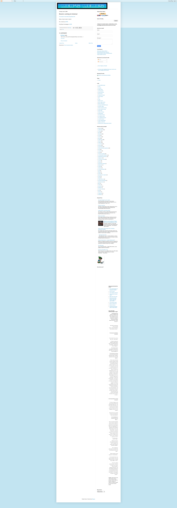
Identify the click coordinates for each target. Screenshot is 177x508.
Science (99, 136)
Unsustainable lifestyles (102, 155)
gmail (99, 177)
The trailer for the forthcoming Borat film (67, 16)
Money (99, 141)
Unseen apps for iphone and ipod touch (104, 53)
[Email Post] (73, 27)
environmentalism (101, 169)
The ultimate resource (114, 292)
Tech (99, 135)
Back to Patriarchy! (113, 303)
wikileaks (100, 194)
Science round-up (101, 205)
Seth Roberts (100, 113)
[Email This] (76, 27)
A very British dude (101, 85)
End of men (100, 93)
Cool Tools (100, 143)
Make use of (100, 100)
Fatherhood (100, 139)
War (99, 190)
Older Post (91, 43)
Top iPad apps (101, 245)
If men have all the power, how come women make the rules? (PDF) (113, 299)
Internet (99, 145)
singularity (100, 193)
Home (76, 43)
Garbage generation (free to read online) (113, 307)
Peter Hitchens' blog (102, 109)
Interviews (100, 186)
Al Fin (99, 86)
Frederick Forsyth (101, 95)
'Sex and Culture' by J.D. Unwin (104, 200)
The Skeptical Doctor (102, 117)
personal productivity (102, 180)
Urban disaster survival (101, 54)
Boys (99, 138)
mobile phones (101, 179)
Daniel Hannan (101, 92)
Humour (99, 150)
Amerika (99, 88)
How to (99, 173)
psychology (100, 146)
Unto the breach (101, 119)
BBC (99, 183)
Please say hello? (101, 215)
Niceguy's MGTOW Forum (103, 104)
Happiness (100, 157)
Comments (101, 61)
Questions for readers (102, 174)
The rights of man (101, 116)
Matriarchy (100, 165)
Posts (100, 59)
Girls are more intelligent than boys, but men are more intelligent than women (107, 70)
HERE (70, 24)
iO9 (98, 97)
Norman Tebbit (101, 106)
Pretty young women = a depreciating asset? (106, 240)
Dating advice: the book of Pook (104, 210)
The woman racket (113, 302)
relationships (100, 129)
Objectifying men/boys (102, 156)
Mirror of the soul (101, 103)
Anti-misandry (100, 90)
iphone (99, 191)
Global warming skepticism (103, 148)
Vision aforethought (102, 120)
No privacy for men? (102, 234)
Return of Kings (101, 112)
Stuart (99, 176)
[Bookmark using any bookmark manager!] (104, 75)
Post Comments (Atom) (68, 45)
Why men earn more (113, 296)
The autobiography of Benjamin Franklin (114, 289)
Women (99, 128)
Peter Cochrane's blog (102, 107)
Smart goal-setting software (102, 51)
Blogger (93, 499)
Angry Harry (100, 89)
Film (63, 29)
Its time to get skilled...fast (103, 249)
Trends (99, 131)
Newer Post (61, 43)
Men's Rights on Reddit (102, 65)
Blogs (99, 172)
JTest (99, 99)
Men (99, 132)
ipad (99, 170)
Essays (99, 162)
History (99, 184)
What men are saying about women (104, 123)
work (99, 152)
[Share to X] (78, 27)
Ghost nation (100, 96)
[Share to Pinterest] (81, 27)
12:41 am (62, 38)
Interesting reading (101, 163)
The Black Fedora (101, 114)
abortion (99, 167)
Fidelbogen (62, 35)
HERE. (67, 21)
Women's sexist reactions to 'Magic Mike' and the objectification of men (110, 222)
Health (99, 166)
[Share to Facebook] (79, 27)
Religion (99, 187)
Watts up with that (101, 121)
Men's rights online (101, 102)
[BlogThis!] (77, 27)
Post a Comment (64, 40)
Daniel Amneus (112, 305)
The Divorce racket (101, 159)
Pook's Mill (100, 110)
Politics (99, 142)
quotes (99, 160)
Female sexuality (101, 153)
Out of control (112, 291)
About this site (100, 181)
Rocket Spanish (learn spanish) (103, 52)
